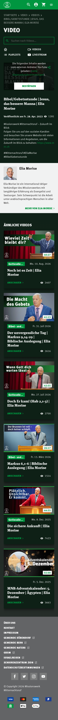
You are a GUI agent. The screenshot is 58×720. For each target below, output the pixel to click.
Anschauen (14, 282)
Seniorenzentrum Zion (19, 662)
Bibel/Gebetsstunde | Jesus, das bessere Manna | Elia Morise (24, 20)
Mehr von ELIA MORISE (38, 208)
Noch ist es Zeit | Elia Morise (24, 272)
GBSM (8, 652)
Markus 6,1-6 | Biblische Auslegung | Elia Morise (27, 465)
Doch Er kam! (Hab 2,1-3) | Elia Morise (28, 403)
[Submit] (7, 40)
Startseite (10, 15)
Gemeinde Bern (13, 642)
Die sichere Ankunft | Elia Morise (28, 528)
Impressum (11, 633)
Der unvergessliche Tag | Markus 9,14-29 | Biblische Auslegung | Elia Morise (28, 339)
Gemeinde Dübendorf (18, 638)
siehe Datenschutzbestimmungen (28, 72)
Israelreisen (12, 657)
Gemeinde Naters (15, 647)
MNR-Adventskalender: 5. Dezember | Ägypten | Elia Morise (28, 592)
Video (24, 15)
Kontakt (9, 628)
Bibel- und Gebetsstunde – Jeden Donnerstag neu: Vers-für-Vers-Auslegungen (16, 326)
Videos (35, 15)
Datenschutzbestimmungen (22, 667)
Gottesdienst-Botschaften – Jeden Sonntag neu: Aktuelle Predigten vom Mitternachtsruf (16, 264)
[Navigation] (51, 5)
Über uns (9, 623)
